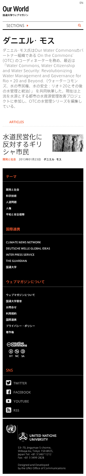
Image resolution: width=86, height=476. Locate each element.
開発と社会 (9, 159)
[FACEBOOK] (9, 393)
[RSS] (9, 411)
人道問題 (11, 202)
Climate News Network (23, 242)
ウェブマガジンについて (20, 295)
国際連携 (11, 319)
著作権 (10, 332)
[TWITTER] (9, 384)
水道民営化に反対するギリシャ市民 (22, 144)
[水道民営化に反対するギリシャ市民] (67, 143)
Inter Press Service (20, 254)
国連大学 (11, 267)
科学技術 (11, 195)
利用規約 (11, 313)
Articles (16, 122)
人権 (8, 208)
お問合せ (11, 307)
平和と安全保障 (15, 214)
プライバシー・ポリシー (20, 325)
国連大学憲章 (14, 301)
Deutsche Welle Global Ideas (28, 248)
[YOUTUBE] (9, 402)
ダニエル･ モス (53, 159)
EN (81, 2)
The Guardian (16, 260)
